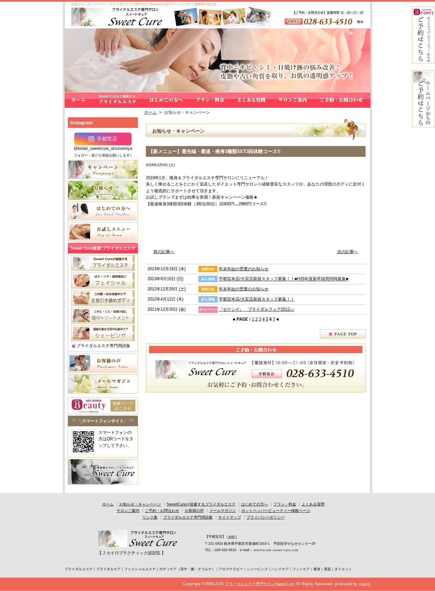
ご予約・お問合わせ (342, 100)
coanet (364, 584)
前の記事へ (163, 251)
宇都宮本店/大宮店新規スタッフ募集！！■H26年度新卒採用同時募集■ (283, 279)
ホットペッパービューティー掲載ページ (275, 510)
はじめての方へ (166, 100)
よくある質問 (251, 100)
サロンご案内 (293, 100)
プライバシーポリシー (265, 517)
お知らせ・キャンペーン (140, 504)
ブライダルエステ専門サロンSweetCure (259, 584)
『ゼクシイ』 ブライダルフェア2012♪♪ (256, 309)
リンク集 (150, 517)
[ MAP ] (232, 536)
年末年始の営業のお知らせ (243, 268)
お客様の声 (194, 510)
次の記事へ (347, 251)
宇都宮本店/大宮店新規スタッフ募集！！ (257, 299)
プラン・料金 (210, 100)
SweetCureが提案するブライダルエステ (117, 100)
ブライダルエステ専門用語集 (103, 345)
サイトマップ (229, 517)
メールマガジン (222, 510)
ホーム (78, 100)
